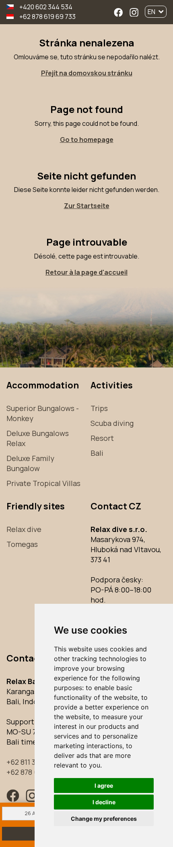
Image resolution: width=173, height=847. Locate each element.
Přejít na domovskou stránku (86, 73)
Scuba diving (112, 423)
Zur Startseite (86, 205)
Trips (99, 408)
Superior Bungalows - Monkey (42, 413)
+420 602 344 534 (45, 6)
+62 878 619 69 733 (47, 16)
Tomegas (22, 544)
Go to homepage (86, 139)
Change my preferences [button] (104, 818)
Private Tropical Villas (43, 483)
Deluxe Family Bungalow (30, 463)
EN (151, 11)
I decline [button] (104, 802)
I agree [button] (104, 785)
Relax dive (23, 529)
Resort (102, 438)
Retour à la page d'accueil (86, 272)
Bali (97, 453)
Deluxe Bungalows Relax (37, 438)
